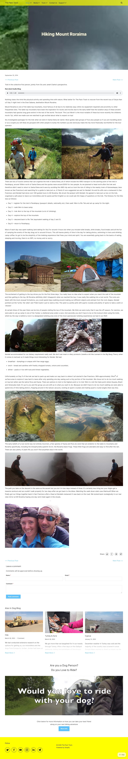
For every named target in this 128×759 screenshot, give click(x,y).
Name (8, 575)
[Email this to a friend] (120, 554)
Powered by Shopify (63, 747)
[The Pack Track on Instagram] (27, 749)
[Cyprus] (104, 622)
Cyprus (88, 636)
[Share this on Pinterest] (116, 554)
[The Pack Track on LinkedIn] (34, 749)
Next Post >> (118, 80)
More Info (64, 729)
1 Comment (20, 638)
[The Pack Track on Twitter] (8, 749)
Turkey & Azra (51, 636)
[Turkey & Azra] (64, 622)
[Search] (121, 3)
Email (67, 575)
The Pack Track (11, 3)
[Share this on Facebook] (111, 554)
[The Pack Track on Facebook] (15, 749)
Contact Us (53, 3)
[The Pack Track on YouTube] (21, 749)
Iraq (6, 635)
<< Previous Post (11, 80)
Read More (9, 653)
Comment (9, 583)
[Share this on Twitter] (107, 554)
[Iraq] (24, 621)
